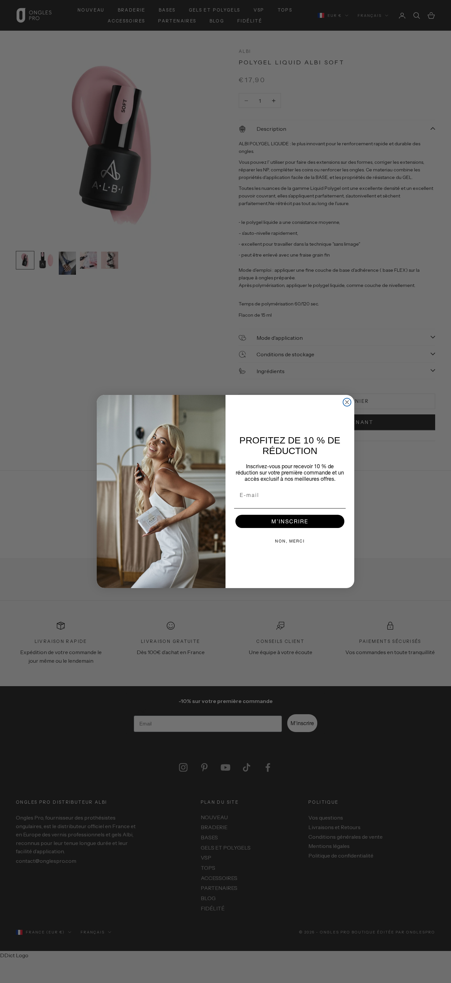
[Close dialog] (347, 402)
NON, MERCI (290, 541)
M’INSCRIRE (289, 521)
